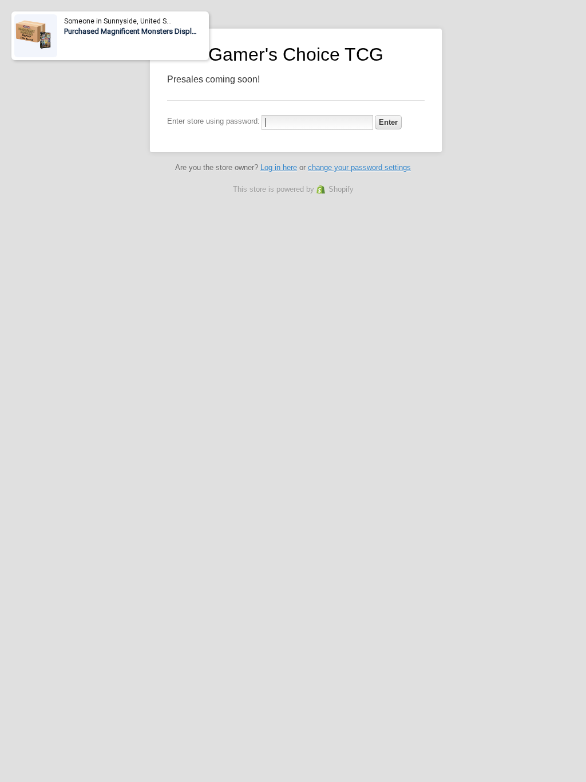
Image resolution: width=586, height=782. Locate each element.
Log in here (278, 167)
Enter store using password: (213, 121)
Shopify (341, 189)
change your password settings (359, 167)
